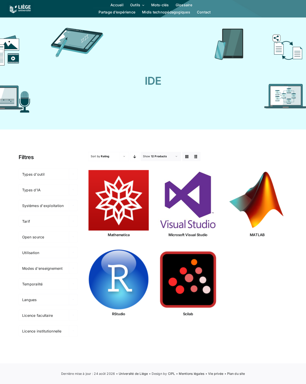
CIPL (171, 373)
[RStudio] (118, 279)
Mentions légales (191, 373)
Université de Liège (133, 373)
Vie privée (215, 373)
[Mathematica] (118, 200)
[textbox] (48, 174)
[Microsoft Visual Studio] (188, 200)
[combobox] (48, 174)
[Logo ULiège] (20, 4)
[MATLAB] (257, 200)
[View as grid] (187, 156)
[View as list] (196, 156)
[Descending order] (134, 156)
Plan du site (236, 373)
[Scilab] (188, 279)
